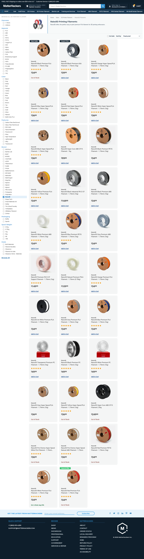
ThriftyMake (9, 209)
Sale (14, 11)
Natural (7, 114)
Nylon (7, 47)
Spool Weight (7, 225)
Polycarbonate (9, 64)
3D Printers (31, 11)
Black (7, 79)
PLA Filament (81, 11)
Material (5, 28)
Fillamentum (9, 163)
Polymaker (8, 194)
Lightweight (8, 139)
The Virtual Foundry (11, 206)
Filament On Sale (10, 251)
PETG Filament (104, 11)
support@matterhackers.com (21, 528)
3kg (6, 234)
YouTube (131, 513)
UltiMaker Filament (10, 211)
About (82, 525)
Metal (7, 49)
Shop (53, 525)
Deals (4, 242)
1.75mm (7, 23)
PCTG (7, 40)
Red (6, 86)
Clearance (8, 249)
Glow (6, 134)
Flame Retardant (10, 129)
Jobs (82, 540)
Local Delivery (86, 534)
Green (7, 93)
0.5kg (7, 227)
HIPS (6, 61)
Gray (6, 81)
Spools (7, 221)
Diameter (5, 20)
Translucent (8, 144)
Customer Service (41, 1)
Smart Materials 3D (11, 201)
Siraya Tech (8, 199)
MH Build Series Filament (134, 11)
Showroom (56, 531)
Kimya (7, 168)
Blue (6, 95)
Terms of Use (85, 549)
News (53, 528)
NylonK (7, 185)
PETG (7, 38)
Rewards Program (88, 537)
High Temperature (10, 136)
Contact (83, 528)
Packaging (6, 217)
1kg (6, 232)
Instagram (118, 513)
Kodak (7, 166)
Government (56, 543)
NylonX (7, 187)
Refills (7, 219)
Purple (7, 98)
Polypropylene (9, 68)
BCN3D (7, 156)
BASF (7, 154)
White (7, 84)
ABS (6, 33)
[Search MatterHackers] (103, 6)
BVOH (7, 59)
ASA (6, 45)
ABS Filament (92, 11)
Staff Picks (21, 11)
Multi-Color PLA (9, 117)
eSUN (7, 161)
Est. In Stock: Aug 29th (37, 505)
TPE (6, 73)
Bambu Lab (55, 11)
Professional (57, 534)
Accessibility (85, 552)
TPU (6, 71)
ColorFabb (8, 159)
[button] (36, 6)
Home (52, 17)
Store (57, 17)
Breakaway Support (11, 57)
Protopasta (8, 192)
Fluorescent (8, 132)
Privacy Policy (86, 546)
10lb (6, 239)
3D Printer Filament (43, 11)
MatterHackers (9, 171)
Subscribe (86, 513)
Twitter (114, 513)
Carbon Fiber (9, 52)
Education (55, 537)
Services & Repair (58, 546)
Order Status (86, 531)
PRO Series (8, 190)
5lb (6, 236)
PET (6, 35)
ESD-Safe (8, 127)
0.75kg (7, 229)
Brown (7, 102)
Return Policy (86, 543)
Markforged (8, 178)
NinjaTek (8, 180)
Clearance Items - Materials (13, 254)
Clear (6, 107)
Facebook (110, 513)
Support (55, 540)
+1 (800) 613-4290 (53, 1)
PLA (6, 30)
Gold (6, 110)
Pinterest (126, 513)
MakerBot (8, 175)
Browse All (6, 258)
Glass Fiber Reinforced (12, 125)
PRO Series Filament (117, 11)
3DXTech (8, 149)
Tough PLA (8, 42)
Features (5, 120)
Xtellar (7, 204)
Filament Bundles (10, 247)
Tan (6, 105)
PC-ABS (7, 66)
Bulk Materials (9, 244)
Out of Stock (35, 78)
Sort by (118, 36)
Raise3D (7, 197)
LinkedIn (122, 513)
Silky (6, 141)
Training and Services (68, 11)
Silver (7, 112)
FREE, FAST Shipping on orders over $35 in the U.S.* (18, 1)
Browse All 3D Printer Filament (14, 16)
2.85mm (7, 25)
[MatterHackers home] (12, 6)
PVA (6, 54)
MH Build (8, 173)
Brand (4, 147)
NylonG (7, 182)
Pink (6, 100)
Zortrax (7, 213)
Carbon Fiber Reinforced (12, 122)
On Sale (111, 36)
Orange (7, 88)
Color (4, 77)
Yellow (7, 91)
